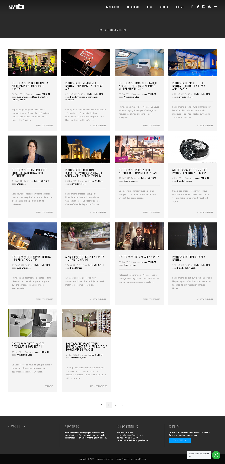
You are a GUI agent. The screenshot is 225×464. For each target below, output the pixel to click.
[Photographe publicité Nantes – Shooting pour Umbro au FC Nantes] (32, 75)
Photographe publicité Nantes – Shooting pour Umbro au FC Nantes (31, 86)
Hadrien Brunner (122, 459)
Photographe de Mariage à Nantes (139, 256)
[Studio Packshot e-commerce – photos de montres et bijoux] (192, 162)
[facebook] (192, 6)
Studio (194, 268)
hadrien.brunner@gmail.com (129, 435)
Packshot (186, 268)
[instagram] (203, 6)
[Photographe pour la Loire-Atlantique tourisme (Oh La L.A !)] (139, 162)
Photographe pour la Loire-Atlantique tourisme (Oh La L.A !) (138, 171)
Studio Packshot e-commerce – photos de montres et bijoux (190, 171)
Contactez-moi (180, 440)
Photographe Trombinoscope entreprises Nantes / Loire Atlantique (29, 172)
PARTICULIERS (113, 6)
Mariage (78, 268)
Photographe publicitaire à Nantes (188, 258)
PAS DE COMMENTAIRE (44, 125)
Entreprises (26, 97)
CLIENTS (164, 6)
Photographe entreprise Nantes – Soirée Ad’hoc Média (31, 258)
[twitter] (198, 6)
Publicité (22, 99)
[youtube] (209, 6)
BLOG (149, 6)
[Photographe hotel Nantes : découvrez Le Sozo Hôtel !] (32, 336)
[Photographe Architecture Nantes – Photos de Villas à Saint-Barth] (192, 75)
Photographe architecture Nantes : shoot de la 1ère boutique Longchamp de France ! (86, 346)
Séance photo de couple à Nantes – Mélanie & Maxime (84, 258)
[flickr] (215, 6)
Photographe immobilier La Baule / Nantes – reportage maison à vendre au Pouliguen (139, 86)
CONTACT (180, 6)
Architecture (129, 97)
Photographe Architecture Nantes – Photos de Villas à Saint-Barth (188, 86)
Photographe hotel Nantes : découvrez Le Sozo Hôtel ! (28, 344)
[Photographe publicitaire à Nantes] (192, 249)
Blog (19, 97)
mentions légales (138, 459)
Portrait (15, 99)
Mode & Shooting (40, 97)
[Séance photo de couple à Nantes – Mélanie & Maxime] (85, 249)
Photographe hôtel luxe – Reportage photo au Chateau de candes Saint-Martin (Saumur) (83, 172)
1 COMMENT (48, 386)
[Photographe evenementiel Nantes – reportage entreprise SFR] (85, 75)
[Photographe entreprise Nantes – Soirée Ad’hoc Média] (32, 249)
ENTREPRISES (133, 6)
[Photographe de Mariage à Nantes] (139, 249)
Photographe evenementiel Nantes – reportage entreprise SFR (84, 86)
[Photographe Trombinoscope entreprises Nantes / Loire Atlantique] (32, 162)
